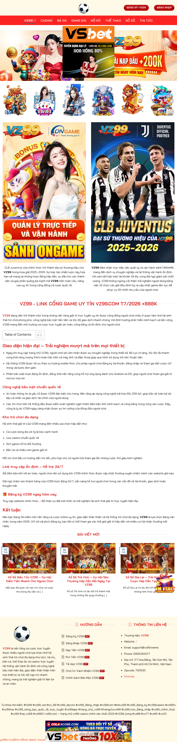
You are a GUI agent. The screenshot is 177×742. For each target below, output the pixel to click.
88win (24, 739)
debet (32, 739)
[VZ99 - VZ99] (88, 8)
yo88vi (4, 739)
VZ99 (28, 20)
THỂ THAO (113, 20)
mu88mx (14, 739)
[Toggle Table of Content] (37, 335)
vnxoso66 (43, 739)
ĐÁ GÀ (62, 20)
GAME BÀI (78, 20)
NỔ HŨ (96, 20)
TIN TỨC (146, 20)
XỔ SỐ (130, 20)
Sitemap (129, 676)
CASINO (47, 20)
